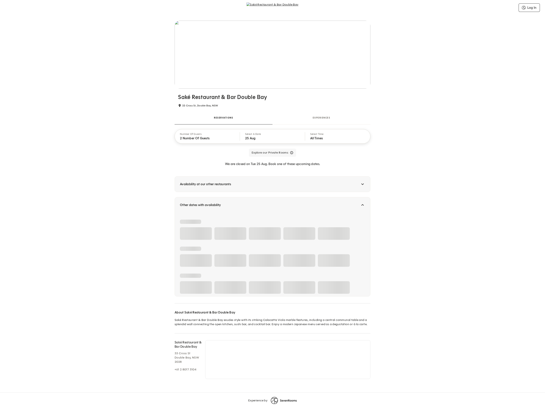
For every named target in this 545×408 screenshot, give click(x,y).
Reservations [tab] (223, 117)
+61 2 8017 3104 (185, 369)
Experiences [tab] (321, 117)
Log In (531, 8)
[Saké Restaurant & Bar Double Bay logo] (272, 8)
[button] (207, 136)
